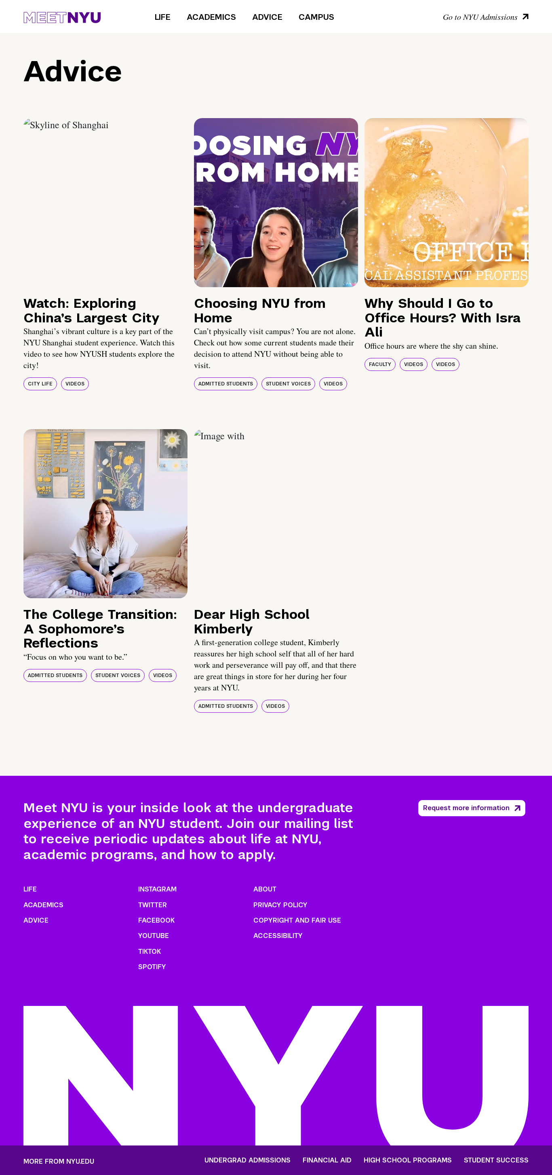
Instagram (157, 889)
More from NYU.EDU (58, 1161)
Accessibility (278, 936)
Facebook (156, 920)
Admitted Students (225, 384)
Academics (211, 17)
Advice (267, 17)
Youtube (153, 936)
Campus (316, 17)
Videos (74, 384)
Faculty (380, 364)
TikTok (149, 951)
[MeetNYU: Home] (62, 16)
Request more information (466, 808)
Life (163, 17)
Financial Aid (327, 1160)
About (264, 889)
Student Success (496, 1160)
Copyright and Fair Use (297, 920)
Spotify (152, 967)
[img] (105, 202)
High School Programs (408, 1160)
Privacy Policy (280, 905)
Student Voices (288, 384)
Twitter (152, 905)
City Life (40, 384)
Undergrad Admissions (247, 1160)
